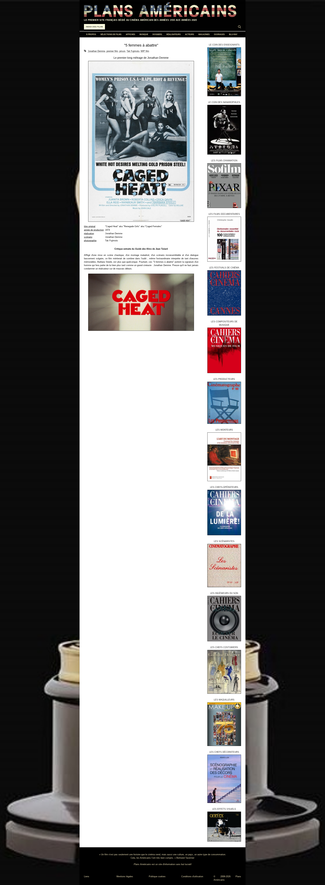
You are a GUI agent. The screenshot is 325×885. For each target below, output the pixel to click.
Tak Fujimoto (133, 51)
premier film (112, 51)
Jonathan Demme (96, 51)
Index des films (94, 27)
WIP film (145, 51)
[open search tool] (239, 26)
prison (122, 51)
